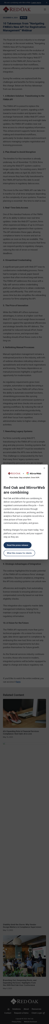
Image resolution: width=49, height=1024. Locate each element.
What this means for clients (19, 553)
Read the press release (17, 545)
